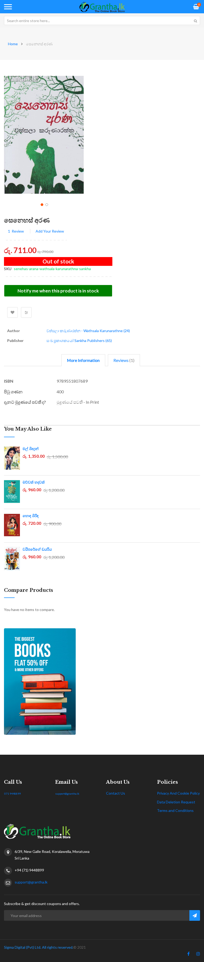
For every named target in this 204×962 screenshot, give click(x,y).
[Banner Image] (102, 681)
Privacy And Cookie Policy (178, 793)
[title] (188, 955)
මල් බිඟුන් (31, 448)
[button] (41, 204)
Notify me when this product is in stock (58, 291)
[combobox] (102, 20)
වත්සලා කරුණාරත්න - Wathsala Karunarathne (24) (88, 330)
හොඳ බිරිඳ (31, 515)
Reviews (123, 360)
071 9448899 (12, 793)
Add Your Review (50, 231)
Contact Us (115, 793)
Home (13, 44)
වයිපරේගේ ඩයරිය (37, 549)
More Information (83, 360)
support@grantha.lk (67, 793)
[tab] (83, 360)
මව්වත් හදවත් (34, 482)
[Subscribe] (194, 915)
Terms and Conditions (175, 810)
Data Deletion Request (176, 802)
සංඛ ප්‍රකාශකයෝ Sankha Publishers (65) (79, 340)
